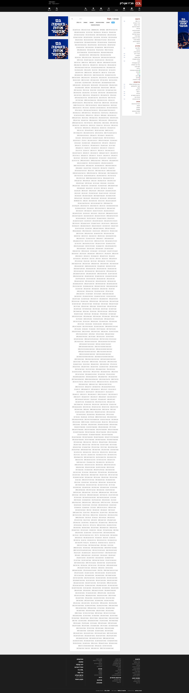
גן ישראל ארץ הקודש (83, 135)
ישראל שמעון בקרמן (91, 376)
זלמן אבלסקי (81, 188)
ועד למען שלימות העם (89, 175)
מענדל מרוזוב (105, 449)
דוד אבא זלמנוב (95, 145)
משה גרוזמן (93, 472)
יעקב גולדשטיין (114, 301)
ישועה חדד (92, 336)
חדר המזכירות (94, 206)
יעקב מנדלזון (113, 311)
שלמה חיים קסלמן (91, 595)
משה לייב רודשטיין (103, 485)
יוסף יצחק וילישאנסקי (79, 273)
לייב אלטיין (94, 397)
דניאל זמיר (84, 158)
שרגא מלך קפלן (77, 643)
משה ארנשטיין (88, 470)
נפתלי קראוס (102, 515)
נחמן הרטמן (112, 505)
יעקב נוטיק (93, 311)
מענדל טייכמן (77, 447)
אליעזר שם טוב (103, 85)
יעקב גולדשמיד (103, 301)
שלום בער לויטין (78, 573)
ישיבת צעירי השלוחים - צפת (103, 344)
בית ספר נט (78, 110)
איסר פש (94, 70)
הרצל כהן (91, 170)
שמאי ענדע (76, 603)
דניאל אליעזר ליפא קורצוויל (82, 399)
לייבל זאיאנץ (85, 397)
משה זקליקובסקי (110, 480)
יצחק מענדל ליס (101, 329)
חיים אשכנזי (88, 211)
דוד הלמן (87, 148)
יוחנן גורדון (83, 253)
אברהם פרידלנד (109, 47)
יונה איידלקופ (104, 256)
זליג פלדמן (89, 188)
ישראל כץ (114, 371)
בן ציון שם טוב (112, 115)
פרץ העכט (112, 537)
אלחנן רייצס (111, 72)
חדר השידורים (84, 206)
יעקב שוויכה (97, 316)
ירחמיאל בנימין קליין (82, 334)
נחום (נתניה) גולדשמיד (103, 497)
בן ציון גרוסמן (113, 113)
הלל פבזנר (104, 168)
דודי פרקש (84, 155)
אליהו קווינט (94, 77)
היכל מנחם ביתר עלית (94, 163)
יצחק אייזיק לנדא (77, 316)
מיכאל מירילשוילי (81, 414)
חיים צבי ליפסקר (95, 223)
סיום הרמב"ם (80, 517)
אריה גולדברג (103, 97)
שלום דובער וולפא (112, 580)
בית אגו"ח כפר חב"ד (91, 105)
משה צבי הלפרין (90, 490)
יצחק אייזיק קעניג (109, 319)
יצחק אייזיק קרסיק (98, 319)
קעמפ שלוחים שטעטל (97, 547)
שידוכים (101, 568)
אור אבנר (92, 62)
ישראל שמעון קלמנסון (79, 376)
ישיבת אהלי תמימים (81, 336)
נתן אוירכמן (111, 517)
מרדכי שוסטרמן (91, 462)
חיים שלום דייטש (110, 228)
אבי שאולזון (97, 32)
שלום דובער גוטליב (112, 578)
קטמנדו (103, 545)
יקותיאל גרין (86, 331)
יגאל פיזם (77, 236)
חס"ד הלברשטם (98, 233)
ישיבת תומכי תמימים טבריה (104, 351)
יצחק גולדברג (88, 319)
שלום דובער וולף (99, 130)
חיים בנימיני (79, 211)
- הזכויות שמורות (103, 690)
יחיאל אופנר (80, 294)
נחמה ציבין (96, 502)
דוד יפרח (93, 150)
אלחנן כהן (87, 70)
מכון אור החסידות (100, 417)
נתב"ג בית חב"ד (77, 515)
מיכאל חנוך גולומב (80, 412)
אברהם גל (104, 37)
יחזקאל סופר (89, 294)
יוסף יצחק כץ (111, 278)
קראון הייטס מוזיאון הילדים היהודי (82, 550)
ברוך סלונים (86, 128)
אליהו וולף (88, 72)
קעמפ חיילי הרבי (82, 545)
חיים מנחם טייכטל (81, 218)
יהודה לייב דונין (89, 241)
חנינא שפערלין (86, 231)
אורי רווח (86, 65)
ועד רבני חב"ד (78, 175)
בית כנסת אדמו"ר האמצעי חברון (107, 110)
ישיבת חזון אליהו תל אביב (91, 339)
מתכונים (99, 683)
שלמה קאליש (113, 603)
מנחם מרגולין (113, 442)
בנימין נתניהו (103, 120)
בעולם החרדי (136, 674)
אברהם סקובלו (99, 47)
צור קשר (80, 672)
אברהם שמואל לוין (82, 52)
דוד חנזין (101, 150)
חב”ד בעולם (137, 662)
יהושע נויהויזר (102, 251)
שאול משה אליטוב (111, 563)
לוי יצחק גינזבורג (100, 392)
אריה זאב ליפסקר (93, 97)
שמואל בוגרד (100, 608)
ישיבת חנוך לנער (78, 339)
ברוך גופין (114, 125)
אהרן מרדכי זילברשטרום (109, 62)
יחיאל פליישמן (113, 299)
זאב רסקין (78, 180)
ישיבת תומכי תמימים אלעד (86, 346)
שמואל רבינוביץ (113, 618)
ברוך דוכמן (99, 125)
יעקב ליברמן (85, 306)
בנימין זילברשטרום (104, 118)
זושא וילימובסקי (113, 185)
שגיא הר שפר (92, 565)
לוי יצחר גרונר (112, 389)
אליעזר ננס (78, 82)
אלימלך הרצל (76, 77)
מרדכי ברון (95, 452)
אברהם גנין (97, 37)
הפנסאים (79, 168)
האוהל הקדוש (95, 160)
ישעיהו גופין (102, 361)
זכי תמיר (104, 188)
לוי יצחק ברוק (109, 392)
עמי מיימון (113, 527)
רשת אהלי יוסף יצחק (98, 560)
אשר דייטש (97, 102)
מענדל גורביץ (95, 447)
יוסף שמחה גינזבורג (108, 294)
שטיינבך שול (109, 568)
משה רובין (95, 492)
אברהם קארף (91, 50)
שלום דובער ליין (101, 583)
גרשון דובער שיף (86, 138)
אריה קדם (111, 100)
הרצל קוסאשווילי (112, 173)
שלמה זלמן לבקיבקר (91, 593)
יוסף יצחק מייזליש (80, 278)
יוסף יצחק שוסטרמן (88, 286)
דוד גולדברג (103, 148)
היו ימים (138, 683)
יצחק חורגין (88, 324)
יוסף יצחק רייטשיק (100, 286)
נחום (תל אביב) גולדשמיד (89, 497)
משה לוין (77, 482)
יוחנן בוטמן (91, 253)
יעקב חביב (104, 304)
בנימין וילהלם (114, 118)
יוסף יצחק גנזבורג (89, 271)
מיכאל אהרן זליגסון (100, 412)
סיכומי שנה (99, 666)
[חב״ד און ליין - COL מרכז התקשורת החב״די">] (130, 3)
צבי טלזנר (77, 540)
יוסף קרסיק (81, 291)
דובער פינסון (104, 145)
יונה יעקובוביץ (95, 256)
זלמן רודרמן (78, 198)
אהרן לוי (80, 60)
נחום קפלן (114, 502)
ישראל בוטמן (95, 364)
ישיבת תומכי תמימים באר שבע (104, 349)
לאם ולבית (118, 666)
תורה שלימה (95, 648)
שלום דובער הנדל (78, 578)
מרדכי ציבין (79, 459)
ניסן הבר (93, 507)
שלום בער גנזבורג (100, 573)
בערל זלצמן (84, 120)
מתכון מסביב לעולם (93, 495)
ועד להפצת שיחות (101, 175)
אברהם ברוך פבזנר (79, 35)
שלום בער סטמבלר (110, 575)
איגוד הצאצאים (111, 67)
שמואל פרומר (87, 615)
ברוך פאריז (78, 128)
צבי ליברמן (112, 542)
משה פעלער (100, 490)
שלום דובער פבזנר (112, 585)
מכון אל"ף (91, 417)
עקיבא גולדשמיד (107, 530)
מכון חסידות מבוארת (77, 419)
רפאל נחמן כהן (99, 557)
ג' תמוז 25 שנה (89, 130)
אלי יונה (104, 72)
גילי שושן (93, 135)
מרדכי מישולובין (111, 457)
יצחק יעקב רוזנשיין (99, 326)
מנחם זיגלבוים (92, 424)
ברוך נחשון (95, 128)
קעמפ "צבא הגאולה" (93, 545)
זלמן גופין (101, 190)
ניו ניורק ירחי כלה (102, 507)
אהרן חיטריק (109, 60)
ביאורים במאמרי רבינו (104, 105)
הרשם (53, 2)
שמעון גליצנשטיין (113, 625)
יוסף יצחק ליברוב (90, 278)
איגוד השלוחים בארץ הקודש (98, 67)
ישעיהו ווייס (76, 361)
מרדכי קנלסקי (100, 462)
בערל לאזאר (114, 123)
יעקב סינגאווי (112, 314)
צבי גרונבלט (78, 537)
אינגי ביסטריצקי (103, 70)
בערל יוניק (76, 120)
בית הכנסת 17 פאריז (112, 107)
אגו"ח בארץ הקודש (105, 55)
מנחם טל (84, 424)
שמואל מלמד (95, 615)
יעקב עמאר (95, 314)
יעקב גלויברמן (93, 301)
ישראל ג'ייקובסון (77, 364)
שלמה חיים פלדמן (102, 595)
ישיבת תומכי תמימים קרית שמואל (85, 356)
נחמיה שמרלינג (76, 502)
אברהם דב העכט (77, 37)
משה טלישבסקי (100, 480)
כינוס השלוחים (117, 679)
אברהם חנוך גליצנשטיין (90, 42)
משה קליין (113, 492)
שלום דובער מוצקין (79, 583)
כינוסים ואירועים (136, 664)
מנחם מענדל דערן (101, 432)
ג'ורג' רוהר (80, 130)
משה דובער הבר (113, 475)
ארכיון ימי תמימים (102, 100)
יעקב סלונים (103, 314)
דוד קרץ (99, 155)
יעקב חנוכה (96, 304)
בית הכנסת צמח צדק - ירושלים (98, 107)
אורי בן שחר (102, 65)
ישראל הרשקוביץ (101, 369)
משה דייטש (103, 475)
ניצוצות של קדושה (80, 510)
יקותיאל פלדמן (76, 331)
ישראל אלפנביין (104, 364)
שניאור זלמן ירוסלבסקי (95, 638)
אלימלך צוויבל (113, 80)
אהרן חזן (78, 57)
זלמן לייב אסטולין (110, 195)
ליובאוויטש (102, 397)
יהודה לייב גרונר (99, 241)
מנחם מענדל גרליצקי (77, 429)
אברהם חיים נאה (102, 42)
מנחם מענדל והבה (90, 432)
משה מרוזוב (113, 487)
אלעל (87, 87)
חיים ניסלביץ (87, 221)
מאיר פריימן (105, 407)
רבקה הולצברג (85, 555)
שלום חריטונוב (96, 588)
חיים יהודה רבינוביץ (100, 216)
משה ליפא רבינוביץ (91, 485)
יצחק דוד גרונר (77, 321)
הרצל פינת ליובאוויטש (81, 170)
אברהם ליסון (111, 45)
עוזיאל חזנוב (85, 522)
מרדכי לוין (77, 454)
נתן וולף (88, 517)
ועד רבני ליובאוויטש (108, 178)
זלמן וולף (85, 190)
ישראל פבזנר (101, 374)
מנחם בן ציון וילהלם (95, 422)
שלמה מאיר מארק (109, 600)
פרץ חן (105, 537)
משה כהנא (102, 482)
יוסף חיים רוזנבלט (111, 266)
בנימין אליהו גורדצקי (79, 115)
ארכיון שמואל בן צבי (90, 100)
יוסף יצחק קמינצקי (111, 286)
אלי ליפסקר (96, 72)
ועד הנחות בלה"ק (92, 173)
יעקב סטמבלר (77, 311)
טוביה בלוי (79, 233)
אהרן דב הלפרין (86, 57)
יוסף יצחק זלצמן (89, 276)
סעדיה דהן (86, 520)
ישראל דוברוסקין (103, 366)
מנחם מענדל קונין (76, 437)
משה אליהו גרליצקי (99, 470)
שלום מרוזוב (87, 590)
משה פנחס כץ (77, 487)
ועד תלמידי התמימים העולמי (94, 178)
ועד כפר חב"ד (112, 175)
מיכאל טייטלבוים (100, 414)
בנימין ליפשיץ (112, 120)
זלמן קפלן (86, 198)
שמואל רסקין (84, 618)
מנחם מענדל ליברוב (83, 434)
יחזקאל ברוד (97, 294)
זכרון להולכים (136, 681)
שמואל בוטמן (92, 608)
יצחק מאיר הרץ (76, 326)
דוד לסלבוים (114, 153)
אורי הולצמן (94, 65)
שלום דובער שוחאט (90, 585)
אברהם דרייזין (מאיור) (100, 40)
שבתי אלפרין (101, 565)
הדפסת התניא (85, 160)
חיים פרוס (114, 223)
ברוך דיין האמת (136, 673)
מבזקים (99, 680)
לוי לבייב (83, 394)
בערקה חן (105, 123)
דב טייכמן (112, 143)
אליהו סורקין (103, 77)
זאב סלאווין (86, 180)
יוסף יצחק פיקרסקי (112, 283)
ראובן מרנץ (103, 555)
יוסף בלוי (94, 261)
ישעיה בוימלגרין (79, 359)
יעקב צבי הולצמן (78, 314)
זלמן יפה (85, 193)
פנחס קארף (113, 535)
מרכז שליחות (79, 464)
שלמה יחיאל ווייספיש (99, 598)
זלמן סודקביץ (112, 198)
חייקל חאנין (88, 228)
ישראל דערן (76, 366)
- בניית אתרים (134, 690)
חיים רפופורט (106, 226)
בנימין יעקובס (93, 118)
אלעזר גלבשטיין (95, 87)
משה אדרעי (110, 467)
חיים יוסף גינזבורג (89, 216)
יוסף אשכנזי (101, 261)
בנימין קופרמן (93, 120)
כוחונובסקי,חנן (77, 231)
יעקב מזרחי (96, 309)
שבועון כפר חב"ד (91, 563)
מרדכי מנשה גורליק (101, 457)
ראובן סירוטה (95, 555)
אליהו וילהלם (79, 72)
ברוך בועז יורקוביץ (77, 123)
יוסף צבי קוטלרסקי (99, 291)
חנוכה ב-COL (113, 231)
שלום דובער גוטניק (101, 578)
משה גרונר (85, 472)
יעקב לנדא (104, 309)
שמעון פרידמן (76, 625)
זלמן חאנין (77, 190)
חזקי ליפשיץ (111, 208)
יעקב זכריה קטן (113, 304)
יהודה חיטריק (80, 238)
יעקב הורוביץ (75, 301)
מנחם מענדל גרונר (90, 429)
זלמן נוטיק (78, 195)
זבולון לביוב (111, 183)
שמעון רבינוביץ (109, 628)
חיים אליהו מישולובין (80, 208)
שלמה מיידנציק (89, 600)
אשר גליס (105, 102)
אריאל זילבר (78, 95)
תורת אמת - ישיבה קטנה (83, 648)
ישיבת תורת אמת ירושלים (92, 359)
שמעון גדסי (93, 623)
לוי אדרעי (104, 389)
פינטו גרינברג (84, 530)
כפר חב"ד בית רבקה (103, 382)
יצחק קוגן (104, 331)
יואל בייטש (76, 251)
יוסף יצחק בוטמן (112, 268)
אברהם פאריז (89, 47)
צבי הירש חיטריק (101, 540)
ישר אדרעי (113, 364)
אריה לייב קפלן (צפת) (81, 97)
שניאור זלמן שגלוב (89, 640)
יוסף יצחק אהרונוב (90, 266)
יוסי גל (98, 258)
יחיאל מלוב (77, 296)
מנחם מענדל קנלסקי (112, 439)
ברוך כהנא (75, 125)
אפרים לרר (94, 92)
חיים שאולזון (75, 226)
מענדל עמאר (96, 449)
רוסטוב (77, 555)
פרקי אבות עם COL (88, 537)
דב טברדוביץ (76, 140)
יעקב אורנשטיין (85, 299)
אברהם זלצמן (112, 42)
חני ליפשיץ (105, 231)
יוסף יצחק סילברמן (101, 281)
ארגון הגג (113, 95)
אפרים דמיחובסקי (111, 92)
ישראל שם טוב (113, 376)
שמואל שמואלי (113, 620)
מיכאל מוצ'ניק (90, 414)
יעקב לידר (77, 306)
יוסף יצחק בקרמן (91, 268)
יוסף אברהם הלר (110, 261)
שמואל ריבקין (103, 618)
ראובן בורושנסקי (86, 552)
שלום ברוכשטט (99, 575)
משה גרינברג (77, 472)
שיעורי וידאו (137, 680)
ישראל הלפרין (111, 369)
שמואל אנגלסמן (110, 608)
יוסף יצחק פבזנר (89, 281)
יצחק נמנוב (92, 329)
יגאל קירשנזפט (109, 238)
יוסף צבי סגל (109, 291)
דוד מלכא (86, 153)
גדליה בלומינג (109, 135)
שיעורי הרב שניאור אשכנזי (111, 570)
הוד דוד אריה (75, 160)
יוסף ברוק (86, 261)
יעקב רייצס (114, 316)
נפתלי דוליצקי (103, 512)
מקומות (100, 672)
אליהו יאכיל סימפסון (110, 75)
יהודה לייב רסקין (100, 243)
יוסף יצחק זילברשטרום (111, 276)
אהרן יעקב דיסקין (88, 60)
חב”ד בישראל (136, 661)
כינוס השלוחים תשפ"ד (78, 379)
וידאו (100, 677)
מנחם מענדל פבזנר (87, 437)
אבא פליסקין (76, 30)
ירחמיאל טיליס (110, 336)
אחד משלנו (77, 65)
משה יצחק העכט (111, 482)
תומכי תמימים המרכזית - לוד (86, 645)
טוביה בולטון (89, 233)
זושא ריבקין (76, 185)
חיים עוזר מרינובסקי (78, 221)
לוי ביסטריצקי (95, 389)
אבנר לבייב (89, 32)
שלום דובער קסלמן (101, 585)
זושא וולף (88, 183)
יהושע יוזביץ (90, 248)
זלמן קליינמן (95, 198)
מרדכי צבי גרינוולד (101, 459)
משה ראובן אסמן (104, 492)
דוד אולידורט (85, 145)
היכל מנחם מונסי (99, 165)
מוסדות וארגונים (98, 675)
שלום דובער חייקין (101, 580)
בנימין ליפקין (76, 118)
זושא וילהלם (80, 183)
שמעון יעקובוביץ (95, 625)
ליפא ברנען (94, 399)
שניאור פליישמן (103, 643)
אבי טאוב (105, 32)
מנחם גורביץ (76, 422)
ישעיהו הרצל (94, 361)
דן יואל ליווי (76, 155)
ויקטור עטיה (102, 173)
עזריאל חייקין (101, 525)
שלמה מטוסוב (99, 600)
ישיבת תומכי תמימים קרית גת (87, 354)
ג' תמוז (100, 662)
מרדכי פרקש (111, 459)
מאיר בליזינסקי (79, 402)
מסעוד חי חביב (104, 444)
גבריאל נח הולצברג (89, 133)
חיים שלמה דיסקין (98, 228)
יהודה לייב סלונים (110, 243)
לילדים (119, 668)
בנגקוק (103, 115)
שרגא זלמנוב (86, 643)
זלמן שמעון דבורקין (111, 200)
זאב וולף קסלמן (102, 180)
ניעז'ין (89, 510)
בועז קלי (114, 105)
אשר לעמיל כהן (88, 102)
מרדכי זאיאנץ (91, 454)
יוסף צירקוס (89, 291)
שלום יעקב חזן (87, 588)
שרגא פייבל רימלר (107, 645)
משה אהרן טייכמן (90, 467)
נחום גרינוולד (77, 497)
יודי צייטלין (99, 253)
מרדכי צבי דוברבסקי (89, 459)
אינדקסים (80, 659)
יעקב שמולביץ (87, 316)
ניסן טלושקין (85, 507)
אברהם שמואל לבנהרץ (94, 52)
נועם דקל (75, 495)
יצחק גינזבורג (113, 321)
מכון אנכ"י (77, 417)
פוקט (99, 530)
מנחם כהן (76, 424)
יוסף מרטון (87, 288)
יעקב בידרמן (76, 299)
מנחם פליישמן (103, 442)
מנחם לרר (112, 427)
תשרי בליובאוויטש (116, 681)
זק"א (85, 200)
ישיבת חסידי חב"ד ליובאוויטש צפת (107, 341)
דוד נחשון (114, 155)
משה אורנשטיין (110, 470)
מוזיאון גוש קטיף (77, 407)
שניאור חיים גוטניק (78, 640)
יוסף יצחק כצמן (101, 278)
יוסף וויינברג (86, 263)
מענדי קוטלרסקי (112, 447)
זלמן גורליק (92, 190)
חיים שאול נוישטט (85, 226)
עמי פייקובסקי (104, 527)
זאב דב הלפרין (80, 178)
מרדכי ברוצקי (87, 452)
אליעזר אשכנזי (94, 80)
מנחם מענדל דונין (112, 432)
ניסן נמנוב (104, 510)
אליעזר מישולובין (87, 82)
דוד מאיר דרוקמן (104, 153)
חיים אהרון (90, 208)
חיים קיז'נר (75, 223)
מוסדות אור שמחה (95, 409)
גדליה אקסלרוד (78, 133)
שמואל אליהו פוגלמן (90, 605)
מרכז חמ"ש (99, 464)
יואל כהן (115, 253)
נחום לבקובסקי (86, 500)
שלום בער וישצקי (89, 573)
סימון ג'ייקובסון (111, 520)
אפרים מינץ (85, 92)
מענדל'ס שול (76, 449)
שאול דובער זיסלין (86, 560)
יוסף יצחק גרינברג (79, 271)
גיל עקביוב (101, 135)
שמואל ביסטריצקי (81, 608)
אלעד (112, 87)
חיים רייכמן (114, 226)
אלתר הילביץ (100, 90)
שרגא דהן (94, 643)
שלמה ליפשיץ (80, 598)
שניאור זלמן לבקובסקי (82, 638)
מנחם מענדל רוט (89, 439)
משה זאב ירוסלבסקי (78, 477)
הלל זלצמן (111, 168)
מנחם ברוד (85, 422)
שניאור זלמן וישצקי (108, 638)
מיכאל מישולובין (111, 417)
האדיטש (105, 160)
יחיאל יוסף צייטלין (111, 296)
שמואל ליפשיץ (104, 615)
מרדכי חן (83, 454)
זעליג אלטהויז (93, 200)
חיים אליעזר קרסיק (109, 211)
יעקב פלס (87, 314)
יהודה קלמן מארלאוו (110, 246)
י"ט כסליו (119, 682)
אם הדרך (86, 90)
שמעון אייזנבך (112, 623)
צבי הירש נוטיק (91, 540)
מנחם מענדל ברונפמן (79, 427)
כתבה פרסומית (83, 384)
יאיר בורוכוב (92, 236)
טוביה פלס (101, 236)
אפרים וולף (101, 92)
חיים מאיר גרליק (91, 218)
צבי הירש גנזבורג (112, 540)
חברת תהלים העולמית (112, 206)
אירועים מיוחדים (98, 663)
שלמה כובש (88, 598)
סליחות (94, 520)
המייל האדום (79, 667)
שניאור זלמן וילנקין (78, 635)
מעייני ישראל (95, 444)
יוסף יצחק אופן (79, 266)
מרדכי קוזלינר (110, 462)
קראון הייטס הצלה (111, 550)
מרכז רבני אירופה (90, 464)
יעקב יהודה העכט (87, 304)
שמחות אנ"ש (137, 668)
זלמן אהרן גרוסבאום (111, 190)
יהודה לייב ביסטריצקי (111, 241)
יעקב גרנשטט (84, 301)
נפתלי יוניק (86, 512)
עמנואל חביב (94, 527)
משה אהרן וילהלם (100, 467)
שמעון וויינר (103, 625)
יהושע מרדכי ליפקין (112, 251)
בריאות (119, 672)
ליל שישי (77, 397)
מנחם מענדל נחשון (99, 437)
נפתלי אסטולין (113, 512)
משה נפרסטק (86, 487)
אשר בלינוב (113, 102)
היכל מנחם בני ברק (82, 163)
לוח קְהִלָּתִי (79, 664)
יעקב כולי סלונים (101, 306)
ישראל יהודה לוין (90, 369)
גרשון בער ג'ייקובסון (98, 138)
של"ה (100, 570)
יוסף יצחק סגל (111, 281)
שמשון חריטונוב (99, 630)
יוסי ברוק (105, 258)
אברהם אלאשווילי (101, 35)
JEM (102, 30)
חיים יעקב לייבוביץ (77, 216)
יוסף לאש (112, 288)
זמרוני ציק (101, 200)
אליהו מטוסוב (79, 75)
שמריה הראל (90, 628)
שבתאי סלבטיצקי (111, 565)
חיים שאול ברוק (96, 226)
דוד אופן (78, 145)
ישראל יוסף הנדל (79, 369)
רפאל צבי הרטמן (81, 557)
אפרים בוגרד (78, 90)
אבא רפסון (112, 32)
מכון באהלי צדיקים (105, 419)
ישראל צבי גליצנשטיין (91, 374)
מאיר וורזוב (95, 404)
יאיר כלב (85, 236)
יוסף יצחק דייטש (112, 273)
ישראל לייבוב (96, 371)
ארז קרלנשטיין (105, 95)
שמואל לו (78, 613)
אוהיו (99, 62)
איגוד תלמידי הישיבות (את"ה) (82, 67)
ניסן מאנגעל (77, 507)
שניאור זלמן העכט (90, 635)
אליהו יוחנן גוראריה (98, 75)
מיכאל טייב (110, 414)
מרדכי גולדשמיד (112, 454)
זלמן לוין (77, 193)
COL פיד (80, 670)
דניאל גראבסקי (93, 158)
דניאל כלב (77, 158)
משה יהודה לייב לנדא (88, 480)
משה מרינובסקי (104, 487)
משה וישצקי (88, 477)
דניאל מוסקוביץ (113, 160)
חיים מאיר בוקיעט (101, 218)
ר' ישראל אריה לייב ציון (98, 552)
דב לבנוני (105, 143)
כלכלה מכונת (113, 382)
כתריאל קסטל (96, 387)
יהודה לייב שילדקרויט (88, 243)
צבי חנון (83, 540)
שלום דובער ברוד (79, 575)
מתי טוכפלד (103, 495)
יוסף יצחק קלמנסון (78, 283)
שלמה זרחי (112, 595)
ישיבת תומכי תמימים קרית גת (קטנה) (104, 356)
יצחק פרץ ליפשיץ (113, 331)
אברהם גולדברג (112, 37)
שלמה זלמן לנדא (80, 593)
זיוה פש (110, 188)
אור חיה (85, 62)
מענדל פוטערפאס (86, 449)
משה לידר (112, 485)
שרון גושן (98, 645)
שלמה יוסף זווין (110, 598)
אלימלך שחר (104, 80)
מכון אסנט (114, 419)
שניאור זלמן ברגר (112, 633)
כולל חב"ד (114, 379)
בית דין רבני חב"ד (79, 105)
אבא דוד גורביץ (85, 30)
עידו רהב (86, 525)
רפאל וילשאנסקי (109, 557)
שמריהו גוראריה (81, 628)
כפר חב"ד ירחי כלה (78, 382)
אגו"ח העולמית (94, 55)
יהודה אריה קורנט (90, 238)
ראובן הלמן (112, 555)
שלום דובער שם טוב (78, 585)
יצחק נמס (85, 329)
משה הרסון (104, 477)
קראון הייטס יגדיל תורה (98, 550)
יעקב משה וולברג (102, 311)
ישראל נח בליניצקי (77, 371)
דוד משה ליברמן (77, 153)
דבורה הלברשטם (96, 143)
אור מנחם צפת (112, 65)
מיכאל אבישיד (110, 412)
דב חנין (84, 140)
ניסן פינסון (96, 510)
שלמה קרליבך (95, 603)
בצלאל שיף (97, 123)
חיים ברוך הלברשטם (112, 213)
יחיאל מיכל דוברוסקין (99, 296)
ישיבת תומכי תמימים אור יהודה (103, 346)
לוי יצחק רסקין (92, 394)
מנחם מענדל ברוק (113, 429)
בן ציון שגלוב (76, 113)
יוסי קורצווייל (77, 258)
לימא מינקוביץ (102, 399)
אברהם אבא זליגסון (79, 32)
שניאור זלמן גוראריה (100, 633)
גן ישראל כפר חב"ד (109, 138)
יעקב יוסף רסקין (111, 306)
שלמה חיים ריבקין (79, 595)
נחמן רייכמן (112, 507)
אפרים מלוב (77, 92)
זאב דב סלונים (111, 180)
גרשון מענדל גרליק (103, 140)
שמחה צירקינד (82, 620)
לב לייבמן (88, 387)
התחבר (50, 2)
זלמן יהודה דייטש (103, 193)
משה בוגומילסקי (112, 472)
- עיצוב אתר (118, 690)
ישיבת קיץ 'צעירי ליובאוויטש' (86, 344)
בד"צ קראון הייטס (78, 102)
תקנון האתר (79, 679)
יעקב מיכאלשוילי (86, 309)
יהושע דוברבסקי (109, 248)
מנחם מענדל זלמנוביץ (78, 432)
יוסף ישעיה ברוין (77, 286)
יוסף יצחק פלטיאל (101, 283)
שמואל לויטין (113, 615)
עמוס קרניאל (78, 525)
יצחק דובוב (86, 321)
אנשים (100, 670)
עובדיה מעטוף (93, 522)
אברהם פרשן (100, 50)
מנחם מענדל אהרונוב (91, 427)
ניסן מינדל (111, 510)
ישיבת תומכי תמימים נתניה (103, 354)
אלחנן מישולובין (79, 70)
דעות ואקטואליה (117, 663)
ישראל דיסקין (85, 366)
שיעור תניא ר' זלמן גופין (83, 568)
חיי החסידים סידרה (100, 208)
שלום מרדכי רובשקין (97, 590)
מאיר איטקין (111, 402)
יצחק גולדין (79, 319)
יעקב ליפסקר (112, 309)
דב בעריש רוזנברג (92, 140)
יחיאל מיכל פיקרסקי (88, 296)
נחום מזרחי (77, 500)
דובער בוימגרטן (86, 143)
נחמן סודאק (77, 505)
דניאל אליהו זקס (112, 158)
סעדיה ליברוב (78, 520)
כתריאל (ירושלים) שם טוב (108, 387)
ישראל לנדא (86, 371)
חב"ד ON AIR (78, 200)
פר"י (97, 535)
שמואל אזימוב (113, 605)
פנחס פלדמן (79, 532)
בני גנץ (97, 115)
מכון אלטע (84, 417)
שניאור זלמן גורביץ (88, 633)
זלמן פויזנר (103, 198)
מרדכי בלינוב (104, 452)
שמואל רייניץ (94, 618)
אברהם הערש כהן (88, 40)
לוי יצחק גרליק (90, 392)
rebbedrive (95, 30)
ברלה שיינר (109, 130)
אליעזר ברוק (76, 80)
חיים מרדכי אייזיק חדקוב (110, 221)
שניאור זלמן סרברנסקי (100, 640)
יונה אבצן (112, 256)
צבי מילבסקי (93, 542)
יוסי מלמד (85, 258)
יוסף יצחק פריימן (89, 283)
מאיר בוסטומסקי (89, 402)
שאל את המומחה (116, 665)
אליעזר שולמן (113, 85)
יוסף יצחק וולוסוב (91, 273)
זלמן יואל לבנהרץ (93, 193)
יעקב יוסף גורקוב (76, 304)
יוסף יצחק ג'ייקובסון (79, 268)
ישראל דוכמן (94, 366)
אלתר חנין (93, 90)
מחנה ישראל (78, 409)
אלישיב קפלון (86, 85)
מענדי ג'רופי (86, 444)
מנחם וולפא (113, 424)
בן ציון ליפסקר (86, 113)
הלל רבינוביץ (95, 168)
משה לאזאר (93, 482)
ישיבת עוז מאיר (78, 341)
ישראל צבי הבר (79, 374)
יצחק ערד (78, 329)
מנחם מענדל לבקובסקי (94, 434)
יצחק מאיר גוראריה (88, 326)
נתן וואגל (95, 517)
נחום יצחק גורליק (96, 500)
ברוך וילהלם (84, 125)
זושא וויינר (96, 183)
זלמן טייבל (112, 193)
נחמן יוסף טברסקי (103, 505)
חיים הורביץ (86, 213)
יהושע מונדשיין (81, 248)
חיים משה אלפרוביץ (98, 221)
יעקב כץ (93, 306)
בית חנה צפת (77, 107)
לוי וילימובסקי (85, 389)
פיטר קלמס (92, 530)
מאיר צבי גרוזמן (96, 407)
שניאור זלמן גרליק (112, 635)
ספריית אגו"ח (113, 522)
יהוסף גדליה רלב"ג (90, 246)
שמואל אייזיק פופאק (102, 605)
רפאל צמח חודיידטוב (111, 560)
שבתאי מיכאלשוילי (79, 563)
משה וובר (97, 477)
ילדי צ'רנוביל (94, 299)
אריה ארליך (111, 97)
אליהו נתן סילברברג (113, 77)
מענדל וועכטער (86, 447)
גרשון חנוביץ (113, 140)
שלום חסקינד (106, 588)
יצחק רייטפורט (95, 331)
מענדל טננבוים (114, 449)
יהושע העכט (99, 248)
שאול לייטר (77, 560)
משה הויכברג (76, 475)
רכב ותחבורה (118, 674)
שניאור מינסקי (113, 643)
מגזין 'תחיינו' (87, 407)
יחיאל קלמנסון (103, 299)
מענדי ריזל (104, 447)
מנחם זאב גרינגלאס (103, 424)
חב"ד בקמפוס (108, 203)
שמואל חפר (98, 613)
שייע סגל (94, 568)
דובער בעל (77, 143)
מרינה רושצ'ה (81, 462)
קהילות (138, 665)
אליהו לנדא (88, 75)
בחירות (100, 665)
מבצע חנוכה (99, 659)
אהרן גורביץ (96, 57)
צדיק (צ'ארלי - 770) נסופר (82, 542)
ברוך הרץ (92, 125)
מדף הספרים (118, 660)
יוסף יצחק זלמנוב (99, 276)
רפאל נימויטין (90, 557)
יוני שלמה (78, 256)
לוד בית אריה (79, 387)
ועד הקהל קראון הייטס (79, 173)
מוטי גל (113, 409)
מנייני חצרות (87, 442)
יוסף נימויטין (79, 288)
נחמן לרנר (94, 505)
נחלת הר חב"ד (105, 502)
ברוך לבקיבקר (111, 128)
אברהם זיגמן (79, 40)
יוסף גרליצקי (104, 263)
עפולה (115, 530)
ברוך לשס (103, 128)
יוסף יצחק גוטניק (111, 271)
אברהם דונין (111, 40)
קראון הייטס (78, 547)
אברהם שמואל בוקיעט (107, 52)
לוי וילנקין (77, 389)
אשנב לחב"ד (79, 100)
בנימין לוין (85, 118)
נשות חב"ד (137, 671)
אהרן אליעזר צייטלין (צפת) (108, 57)
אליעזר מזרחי (96, 82)
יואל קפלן (108, 253)
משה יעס (78, 480)
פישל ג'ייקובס (75, 530)
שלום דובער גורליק (89, 578)
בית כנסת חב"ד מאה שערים (91, 110)
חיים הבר (94, 213)
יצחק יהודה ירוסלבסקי (111, 326)
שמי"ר (74, 620)
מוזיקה (119, 669)
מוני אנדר (105, 409)
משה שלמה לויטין (113, 495)
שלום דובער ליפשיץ (90, 583)
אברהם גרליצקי (88, 37)
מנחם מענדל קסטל (100, 439)
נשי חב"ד (86, 515)
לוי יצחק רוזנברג (111, 397)
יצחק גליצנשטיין (103, 321)
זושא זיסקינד (93, 185)
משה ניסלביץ (95, 487)
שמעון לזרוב (85, 625)
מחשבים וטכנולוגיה (116, 675)
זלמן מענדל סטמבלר (99, 195)
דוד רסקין (92, 155)
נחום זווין (113, 500)
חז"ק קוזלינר (75, 206)
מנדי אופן (105, 422)
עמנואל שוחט (86, 527)
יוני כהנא (87, 256)
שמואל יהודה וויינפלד (88, 613)
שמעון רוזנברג (99, 628)
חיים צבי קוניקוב (85, 223)
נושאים (100, 673)
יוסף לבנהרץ (104, 288)
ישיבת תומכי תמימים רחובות (108, 359)
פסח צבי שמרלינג (104, 535)
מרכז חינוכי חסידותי (109, 464)
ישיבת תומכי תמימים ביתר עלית (86, 349)
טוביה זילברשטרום (111, 236)
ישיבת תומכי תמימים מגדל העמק (87, 351)
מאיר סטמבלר (78, 404)
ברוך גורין (107, 125)
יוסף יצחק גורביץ (100, 271)
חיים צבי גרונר (105, 223)
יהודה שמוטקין (100, 246)
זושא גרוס (103, 183)
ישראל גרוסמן (113, 366)
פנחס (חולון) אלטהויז (109, 532)
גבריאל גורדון (99, 133)
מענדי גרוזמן (77, 444)
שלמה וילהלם (102, 593)
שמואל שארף (75, 618)
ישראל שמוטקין (102, 376)
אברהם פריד (109, 50)
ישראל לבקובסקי (105, 371)
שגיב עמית (84, 565)
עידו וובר (93, 525)
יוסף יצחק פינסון (79, 281)
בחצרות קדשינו (136, 667)
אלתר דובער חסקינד (111, 90)
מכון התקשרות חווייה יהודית (92, 419)
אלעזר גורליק (105, 87)
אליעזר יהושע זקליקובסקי (108, 82)
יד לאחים (99, 238)
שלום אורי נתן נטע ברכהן (89, 570)
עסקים (81, 662)
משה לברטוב (85, 482)
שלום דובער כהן (90, 580)
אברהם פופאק (80, 47)
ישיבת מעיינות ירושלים (91, 341)
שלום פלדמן (78, 590)
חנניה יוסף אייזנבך (109, 233)
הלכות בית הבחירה (79, 165)
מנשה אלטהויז (78, 442)
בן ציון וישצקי (96, 113)
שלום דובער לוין (112, 583)
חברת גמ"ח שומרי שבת (84, 203)
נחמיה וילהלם (86, 502)
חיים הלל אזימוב (77, 213)
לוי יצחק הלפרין (112, 394)
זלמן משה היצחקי (87, 195)
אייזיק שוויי (112, 70)
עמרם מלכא (77, 527)
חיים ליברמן (110, 218)
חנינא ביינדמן (96, 231)
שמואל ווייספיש (90, 610)
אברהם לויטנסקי (78, 42)
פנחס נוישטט (87, 532)
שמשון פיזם (90, 630)
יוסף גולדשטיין (114, 263)
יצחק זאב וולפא (97, 324)
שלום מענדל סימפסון (110, 590)
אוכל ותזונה (118, 671)
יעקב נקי (86, 311)
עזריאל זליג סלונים (111, 525)
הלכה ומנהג (90, 165)
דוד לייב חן (79, 150)
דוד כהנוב (86, 150)
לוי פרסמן (76, 394)
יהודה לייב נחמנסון (78, 241)
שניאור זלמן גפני (78, 633)
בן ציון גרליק (104, 113)
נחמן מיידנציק (86, 505)
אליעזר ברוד (85, 80)
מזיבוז (86, 409)
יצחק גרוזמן (94, 321)
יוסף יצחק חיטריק (78, 276)
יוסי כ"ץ (92, 258)
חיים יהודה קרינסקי (112, 216)
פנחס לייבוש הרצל (97, 532)
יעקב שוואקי (106, 316)
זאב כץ (93, 180)
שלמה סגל (79, 600)
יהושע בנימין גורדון (79, 246)
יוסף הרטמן (95, 263)
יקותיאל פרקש (109, 334)
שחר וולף (76, 565)
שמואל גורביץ (110, 610)
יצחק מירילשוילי (111, 329)
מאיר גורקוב (112, 404)
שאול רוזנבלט (101, 563)
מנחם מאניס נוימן (103, 427)
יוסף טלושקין (101, 266)
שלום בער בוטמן (77, 570)
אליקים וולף (94, 85)
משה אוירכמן (80, 467)
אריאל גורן (86, 95)
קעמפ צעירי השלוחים (110, 547)
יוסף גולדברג (78, 261)
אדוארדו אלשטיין (84, 55)
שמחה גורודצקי (104, 620)
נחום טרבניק (106, 500)
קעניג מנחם (86, 547)
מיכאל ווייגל (90, 412)
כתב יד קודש (93, 384)
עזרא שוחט (76, 522)
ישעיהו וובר (85, 361)
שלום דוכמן (114, 588)
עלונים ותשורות (117, 662)
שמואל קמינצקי (77, 615)
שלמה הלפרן (111, 593)
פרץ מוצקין (98, 537)
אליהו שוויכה (85, 77)
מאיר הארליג (104, 404)
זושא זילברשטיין (102, 185)
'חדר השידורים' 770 (111, 30)
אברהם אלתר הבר (90, 35)
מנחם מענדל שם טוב (78, 439)
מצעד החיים (112, 452)
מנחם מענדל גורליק (101, 429)
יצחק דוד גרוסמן (108, 324)
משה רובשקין (86, 492)
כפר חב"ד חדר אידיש (90, 382)
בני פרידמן (89, 115)
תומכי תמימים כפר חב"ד (106, 648)
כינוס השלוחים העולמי (91, 379)
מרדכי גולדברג (78, 452)
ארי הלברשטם (95, 95)
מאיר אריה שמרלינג (100, 402)
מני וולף (95, 442)
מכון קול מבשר (113, 422)
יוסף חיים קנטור (76, 263)
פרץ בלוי (75, 535)
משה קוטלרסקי (80, 490)
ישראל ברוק (86, 364)
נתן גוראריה (102, 517)
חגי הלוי (102, 206)
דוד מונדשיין (94, 153)
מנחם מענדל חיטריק (107, 434)
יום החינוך (75, 253)
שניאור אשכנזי (81, 630)
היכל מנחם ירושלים (110, 165)
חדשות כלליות (136, 676)
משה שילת (77, 492)
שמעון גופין (77, 623)
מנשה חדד (113, 444)
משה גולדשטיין (102, 472)
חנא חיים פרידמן (79, 228)
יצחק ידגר (81, 324)
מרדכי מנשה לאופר (89, 457)
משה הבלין (85, 475)
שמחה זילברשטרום (93, 620)
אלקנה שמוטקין (79, 87)
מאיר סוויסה (87, 404)
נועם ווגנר (113, 497)
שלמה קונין (104, 603)
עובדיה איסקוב (103, 522)
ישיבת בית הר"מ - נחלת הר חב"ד (108, 339)
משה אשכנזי (79, 470)
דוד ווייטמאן (79, 148)
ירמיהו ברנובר (101, 336)
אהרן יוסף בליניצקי (99, 60)
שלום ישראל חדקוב (77, 588)
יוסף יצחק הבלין (102, 273)
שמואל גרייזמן (100, 610)
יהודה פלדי (78, 243)
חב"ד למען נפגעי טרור (96, 203)
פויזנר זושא (84, 185)
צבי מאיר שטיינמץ (103, 542)
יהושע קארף (93, 251)
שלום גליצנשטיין (89, 575)
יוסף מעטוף (95, 288)
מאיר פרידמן (114, 407)
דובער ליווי (112, 145)
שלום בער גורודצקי (111, 573)
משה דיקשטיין (94, 475)
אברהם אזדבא (111, 35)
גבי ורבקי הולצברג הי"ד (110, 133)
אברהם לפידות (102, 45)
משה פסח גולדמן (110, 490)
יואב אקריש (85, 251)
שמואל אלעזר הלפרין (78, 605)
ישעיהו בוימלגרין (112, 361)
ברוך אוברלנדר (88, 123)
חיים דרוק (101, 213)
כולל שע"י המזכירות (104, 379)
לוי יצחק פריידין (102, 394)
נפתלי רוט (94, 515)
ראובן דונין (77, 552)
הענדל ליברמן (87, 168)
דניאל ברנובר (102, 158)
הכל (124, 21)
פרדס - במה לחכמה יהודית (86, 535)
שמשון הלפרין (109, 630)
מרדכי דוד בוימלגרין (101, 454)
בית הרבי (86, 107)
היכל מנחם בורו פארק (107, 163)
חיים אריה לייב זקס (98, 211)
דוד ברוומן (111, 148)
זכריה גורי (97, 188)
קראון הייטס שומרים (110, 552)
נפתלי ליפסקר (77, 512)
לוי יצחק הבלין (81, 392)
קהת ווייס (110, 545)
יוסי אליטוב (113, 258)
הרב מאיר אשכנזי (100, 170)
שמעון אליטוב (102, 623)
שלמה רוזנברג (85, 603)
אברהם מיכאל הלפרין (80, 45)
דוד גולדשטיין (95, 148)
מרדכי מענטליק (78, 457)
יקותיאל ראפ (100, 334)
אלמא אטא (76, 85)
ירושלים (92, 334)
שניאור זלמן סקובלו (112, 640)
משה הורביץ (113, 477)
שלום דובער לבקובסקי (79, 580)
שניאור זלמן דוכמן (100, 635)
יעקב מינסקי (77, 309)
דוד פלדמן (106, 155)
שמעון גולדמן (85, 623)
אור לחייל (77, 62)
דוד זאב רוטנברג (109, 150)
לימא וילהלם (111, 399)
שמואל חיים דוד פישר (109, 613)
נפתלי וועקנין (95, 512)
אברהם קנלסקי (81, 50)
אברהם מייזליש (92, 45)
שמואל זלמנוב (81, 610)
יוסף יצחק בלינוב (101, 268)
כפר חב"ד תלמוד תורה (105, 384)
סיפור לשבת (102, 520)
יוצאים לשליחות (136, 670)
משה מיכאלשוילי (80, 485)
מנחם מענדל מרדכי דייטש (111, 437)
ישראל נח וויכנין (110, 374)
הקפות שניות (111, 170)
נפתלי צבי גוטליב (112, 515)
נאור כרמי (83, 495)
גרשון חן (78, 138)
